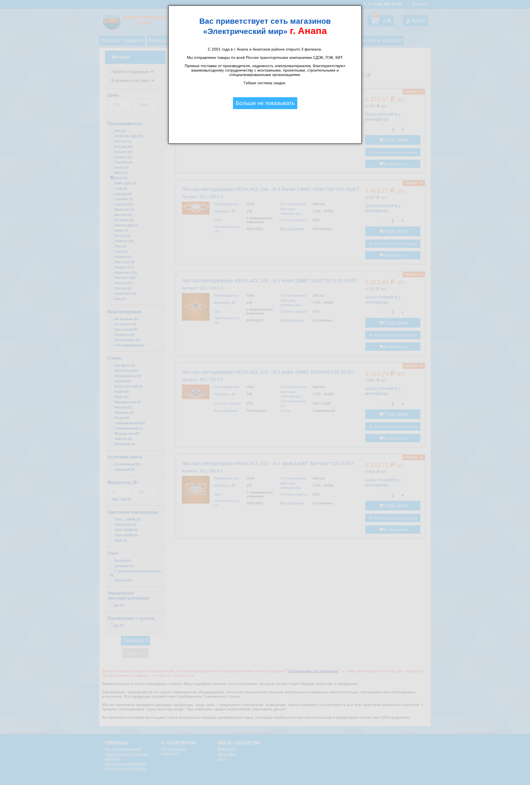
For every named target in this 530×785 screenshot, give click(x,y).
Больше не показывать (265, 103)
